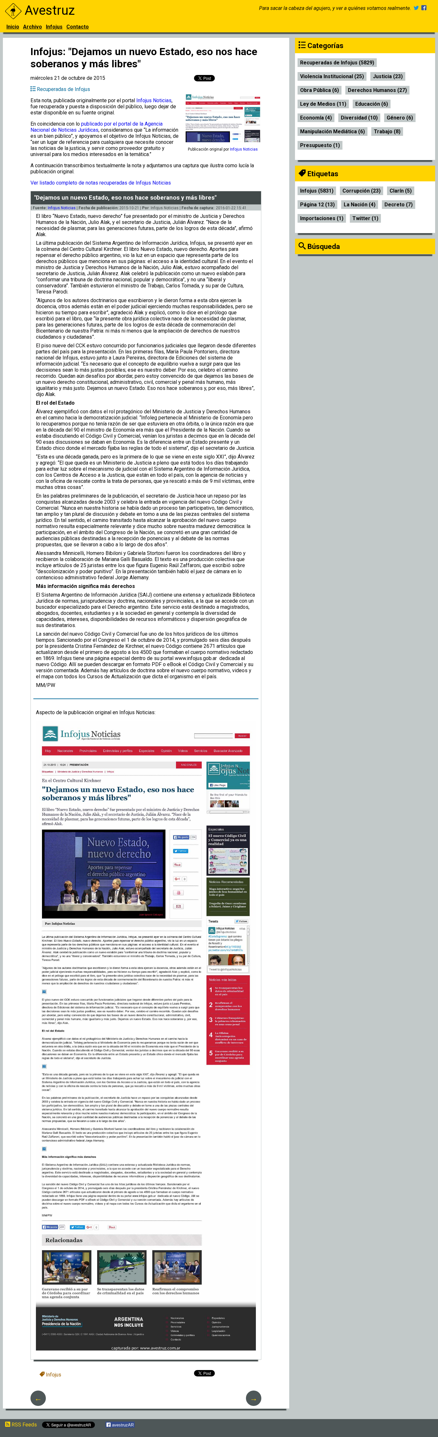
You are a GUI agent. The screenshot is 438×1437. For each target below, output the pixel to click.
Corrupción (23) (361, 191)
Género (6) (400, 118)
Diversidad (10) (359, 118)
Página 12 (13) (317, 205)
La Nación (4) (359, 205)
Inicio (12, 27)
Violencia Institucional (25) (332, 76)
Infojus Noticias (154, 100)
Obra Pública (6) (319, 90)
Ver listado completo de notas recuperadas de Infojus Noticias (100, 183)
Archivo (32, 27)
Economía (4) (316, 118)
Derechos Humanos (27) (377, 90)
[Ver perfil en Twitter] (416, 8)
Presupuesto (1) (320, 145)
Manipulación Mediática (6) (332, 131)
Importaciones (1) (321, 218)
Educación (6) (371, 104)
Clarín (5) (401, 191)
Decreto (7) (398, 205)
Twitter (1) (365, 218)
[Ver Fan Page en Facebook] (424, 8)
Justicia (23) (388, 76)
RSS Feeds (23, 1425)
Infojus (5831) (316, 191)
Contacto (77, 27)
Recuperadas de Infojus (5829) (337, 63)
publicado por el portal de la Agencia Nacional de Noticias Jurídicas (96, 127)
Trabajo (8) (387, 131)
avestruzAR (122, 1425)
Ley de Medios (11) (323, 104)
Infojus (54, 27)
